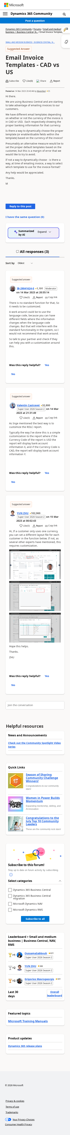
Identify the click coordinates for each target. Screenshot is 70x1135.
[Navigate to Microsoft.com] (14, 5)
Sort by (10, 263)
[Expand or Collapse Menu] (5, 13)
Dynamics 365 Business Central (32, 889)
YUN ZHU (23, 513)
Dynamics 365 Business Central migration (32, 897)
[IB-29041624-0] (12, 289)
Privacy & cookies (15, 1101)
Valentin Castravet (28, 405)
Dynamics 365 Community (31, 13)
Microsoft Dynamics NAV (27, 903)
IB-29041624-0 (25, 288)
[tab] (32, 253)
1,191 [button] (40, 288)
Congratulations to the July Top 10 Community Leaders (42, 821)
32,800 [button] (46, 405)
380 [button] (41, 966)
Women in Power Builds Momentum (43, 799)
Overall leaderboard (54, 993)
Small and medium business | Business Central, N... (34, 31)
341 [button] (59, 979)
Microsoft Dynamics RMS (28, 909)
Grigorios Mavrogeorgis (39, 979)
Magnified (41, 91)
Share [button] (43, 81)
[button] (64, 14)
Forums (37, 29)
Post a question (35, 20)
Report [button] (56, 81)
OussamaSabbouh (36, 953)
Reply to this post (20, 206)
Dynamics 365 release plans (25, 1046)
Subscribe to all (35, 919)
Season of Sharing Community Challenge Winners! (42, 778)
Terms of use (12, 1106)
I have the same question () (25, 217)
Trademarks (12, 1112)
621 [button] (52, 953)
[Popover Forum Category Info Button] (11, 875)
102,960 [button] (35, 513)
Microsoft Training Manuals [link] (28, 1021)
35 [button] (49, 91)
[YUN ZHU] (12, 513)
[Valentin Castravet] (12, 405)
